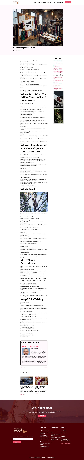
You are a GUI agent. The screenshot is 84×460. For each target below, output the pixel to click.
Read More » (22, 394)
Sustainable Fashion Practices (54, 440)
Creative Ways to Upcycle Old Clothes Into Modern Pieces (26, 387)
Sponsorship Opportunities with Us (45, 444)
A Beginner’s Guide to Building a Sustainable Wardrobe (40, 387)
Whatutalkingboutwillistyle (25, 140)
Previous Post (23, 367)
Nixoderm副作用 (56, 66)
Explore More (56, 82)
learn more (22, 293)
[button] (68, 2)
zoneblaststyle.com (64, 438)
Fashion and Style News (58, 83)
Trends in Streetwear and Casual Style (55, 435)
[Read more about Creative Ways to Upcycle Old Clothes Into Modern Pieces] (26, 380)
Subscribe (17, 442)
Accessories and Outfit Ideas (55, 432)
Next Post (45, 367)
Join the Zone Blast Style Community (44, 441)
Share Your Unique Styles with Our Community (44, 447)
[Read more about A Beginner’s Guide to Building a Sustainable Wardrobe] (41, 380)
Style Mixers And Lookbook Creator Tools (45, 433)
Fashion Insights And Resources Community (44, 436)
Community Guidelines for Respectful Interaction (44, 438)
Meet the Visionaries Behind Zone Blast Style (44, 430)
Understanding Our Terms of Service (44, 449)
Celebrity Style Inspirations (58, 80)
